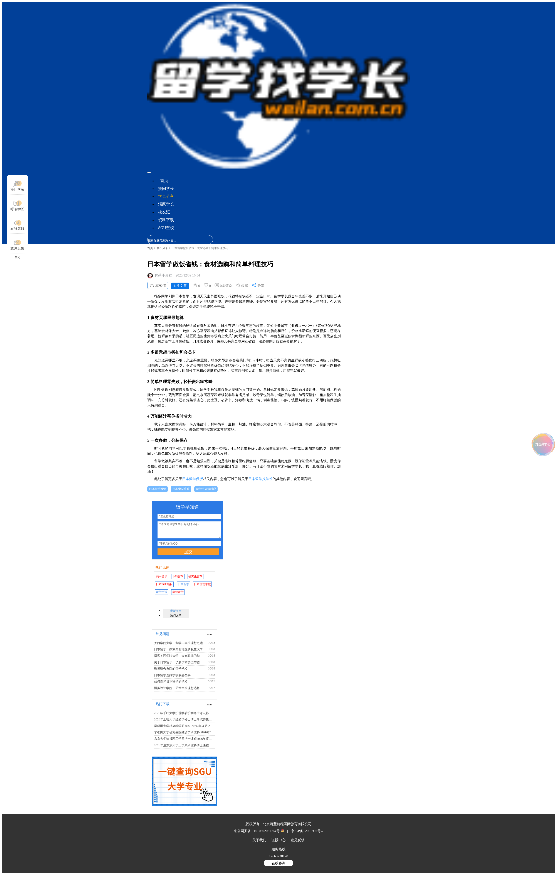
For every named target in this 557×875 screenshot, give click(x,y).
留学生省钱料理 (206, 489)
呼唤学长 (17, 209)
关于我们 (259, 840)
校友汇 (164, 212)
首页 (164, 181)
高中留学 (161, 576)
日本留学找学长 (260, 479)
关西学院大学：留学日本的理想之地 (178, 643)
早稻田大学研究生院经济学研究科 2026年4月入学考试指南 (184, 732)
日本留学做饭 (192, 479)
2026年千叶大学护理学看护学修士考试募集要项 (184, 713)
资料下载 (166, 220)
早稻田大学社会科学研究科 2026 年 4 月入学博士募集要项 (184, 726)
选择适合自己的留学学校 (171, 668)
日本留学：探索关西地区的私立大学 (178, 649)
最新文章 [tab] (175, 610)
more (209, 634)
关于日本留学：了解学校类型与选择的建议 (179, 662)
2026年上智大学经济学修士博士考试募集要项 (184, 719)
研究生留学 (195, 576)
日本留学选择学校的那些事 (172, 675)
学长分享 (166, 196)
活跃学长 (166, 204)
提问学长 (166, 188)
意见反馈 (17, 248)
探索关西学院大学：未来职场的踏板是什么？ (179, 656)
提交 (188, 552)
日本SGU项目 (164, 584)
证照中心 (279, 840)
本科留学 (178, 576)
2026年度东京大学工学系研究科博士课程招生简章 (184, 745)
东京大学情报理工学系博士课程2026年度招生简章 (184, 738)
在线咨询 (278, 863)
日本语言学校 (202, 584)
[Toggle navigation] (149, 172)
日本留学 (183, 584)
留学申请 (161, 591)
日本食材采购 (181, 489)
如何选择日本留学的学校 (171, 681)
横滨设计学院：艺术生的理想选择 (177, 688)
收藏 (244, 286)
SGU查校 (166, 228)
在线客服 (17, 229)
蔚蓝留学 (178, 591)
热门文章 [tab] (175, 615)
